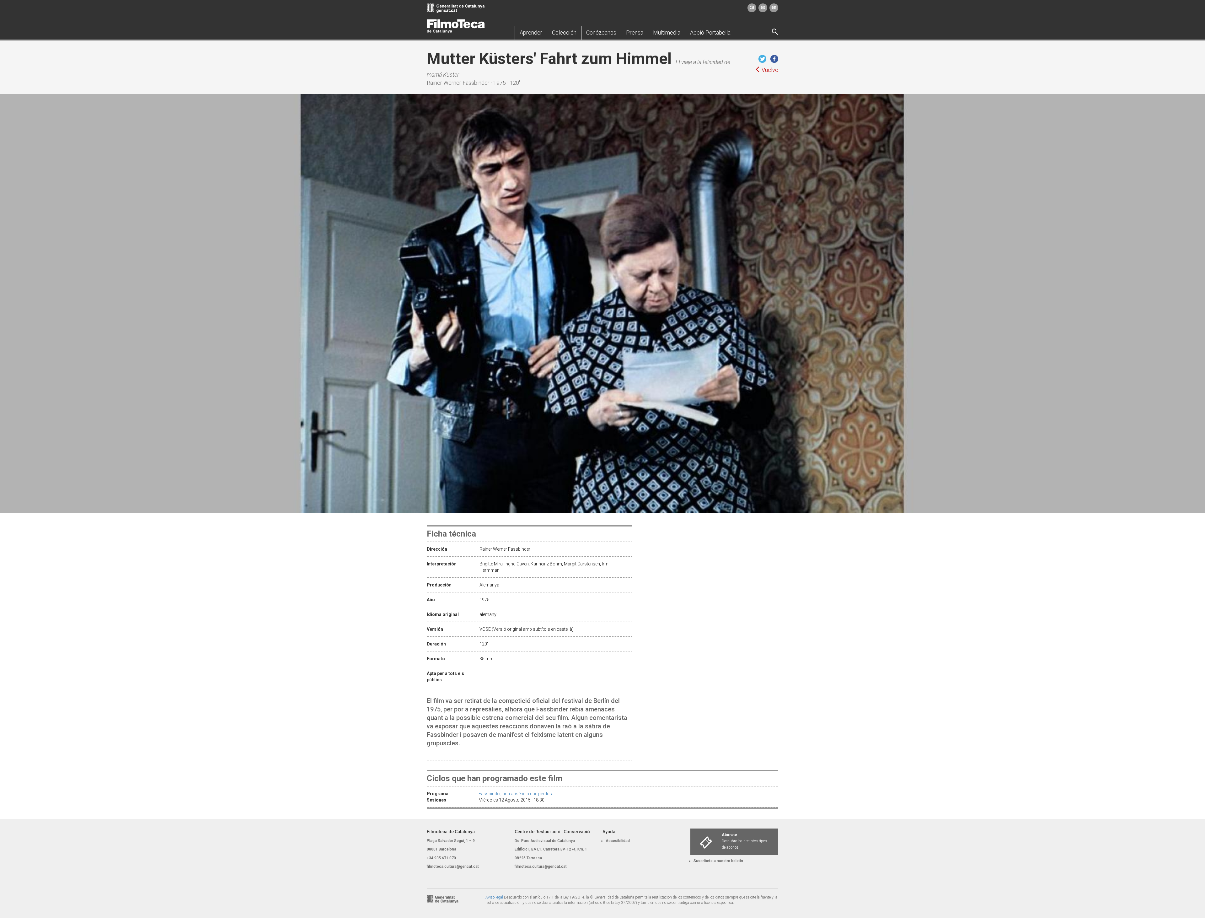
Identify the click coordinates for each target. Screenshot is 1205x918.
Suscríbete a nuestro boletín (718, 861)
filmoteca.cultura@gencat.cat (453, 866)
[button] (531, 33)
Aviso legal (494, 897)
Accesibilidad (618, 841)
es (762, 7)
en (773, 7)
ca (751, 7)
